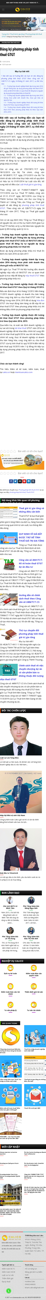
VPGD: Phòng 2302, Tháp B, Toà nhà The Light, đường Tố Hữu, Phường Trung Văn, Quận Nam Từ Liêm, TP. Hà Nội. (34, 1246)
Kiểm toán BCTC (8, 1268)
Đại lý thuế (6, 1281)
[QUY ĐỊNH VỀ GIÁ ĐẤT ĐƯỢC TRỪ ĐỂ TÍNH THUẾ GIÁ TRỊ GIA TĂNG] (9, 538)
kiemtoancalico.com (23, 372)
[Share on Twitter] (15, 481)
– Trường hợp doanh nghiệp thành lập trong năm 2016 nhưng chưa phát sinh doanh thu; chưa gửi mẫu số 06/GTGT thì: (23, 97)
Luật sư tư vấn (8, 1275)
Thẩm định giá (7, 1278)
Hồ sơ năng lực (31, 1268)
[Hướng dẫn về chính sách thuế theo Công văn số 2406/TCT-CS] (9, 599)
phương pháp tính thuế (17, 492)
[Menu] (3, 9)
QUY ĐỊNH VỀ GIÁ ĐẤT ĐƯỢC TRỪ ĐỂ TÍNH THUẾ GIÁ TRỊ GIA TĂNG (31, 537)
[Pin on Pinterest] (24, 481)
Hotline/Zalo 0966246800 (30, 1282)
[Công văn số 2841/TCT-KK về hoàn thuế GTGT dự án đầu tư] (9, 564)
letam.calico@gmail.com (34, 1287)
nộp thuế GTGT (33, 275)
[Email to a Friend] (20, 481)
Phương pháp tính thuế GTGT (11, 42)
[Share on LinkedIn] (29, 481)
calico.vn (6, 372)
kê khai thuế (20, 328)
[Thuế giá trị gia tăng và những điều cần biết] (9, 512)
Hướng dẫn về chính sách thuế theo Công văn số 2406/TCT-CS (30, 599)
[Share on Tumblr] (33, 481)
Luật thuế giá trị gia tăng (30, 184)
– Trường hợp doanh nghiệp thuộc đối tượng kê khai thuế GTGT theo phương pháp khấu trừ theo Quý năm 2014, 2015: (23, 109)
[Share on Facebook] (11, 481)
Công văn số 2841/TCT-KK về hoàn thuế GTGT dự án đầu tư (31, 563)
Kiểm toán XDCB (8, 1272)
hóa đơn (40, 300)
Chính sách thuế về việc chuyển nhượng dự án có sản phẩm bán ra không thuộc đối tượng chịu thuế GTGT (22, 672)
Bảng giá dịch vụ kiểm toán (33, 1273)
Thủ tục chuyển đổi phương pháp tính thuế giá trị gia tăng (31, 634)
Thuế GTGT (30, 492)
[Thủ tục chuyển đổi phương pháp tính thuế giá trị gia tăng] (9, 634)
